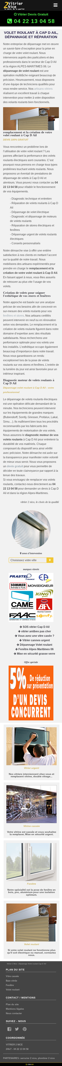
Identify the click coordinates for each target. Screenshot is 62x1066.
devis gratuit (15, 466)
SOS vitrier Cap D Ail (35, 626)
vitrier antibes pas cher (35, 631)
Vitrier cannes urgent (36, 640)
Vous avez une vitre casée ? (35, 635)
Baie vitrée (11, 980)
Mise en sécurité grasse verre (35, 653)
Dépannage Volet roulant (35, 644)
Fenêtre (10, 985)
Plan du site (12, 1004)
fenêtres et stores (13, 315)
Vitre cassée (12, 976)
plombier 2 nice (46, 1058)
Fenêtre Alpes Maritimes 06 (36, 649)
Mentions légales (15, 1009)
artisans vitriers (43, 88)
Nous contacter (14, 1013)
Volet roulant (12, 989)
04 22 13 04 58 (21, 1049)
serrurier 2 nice (28, 1058)
